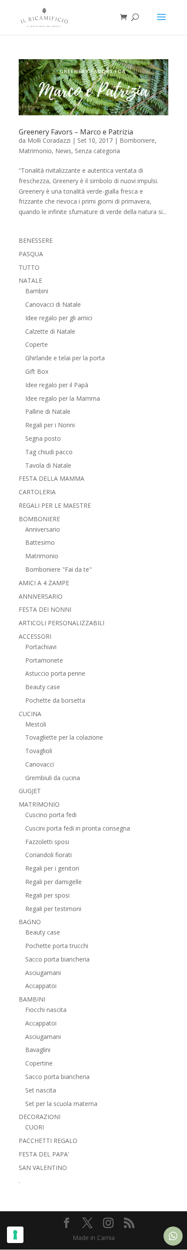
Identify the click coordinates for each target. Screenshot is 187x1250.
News (63, 151)
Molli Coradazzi (48, 140)
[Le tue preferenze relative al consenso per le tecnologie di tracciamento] (15, 1235)
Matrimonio (35, 151)
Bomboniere (137, 140)
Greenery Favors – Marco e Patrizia (76, 132)
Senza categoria (97, 151)
